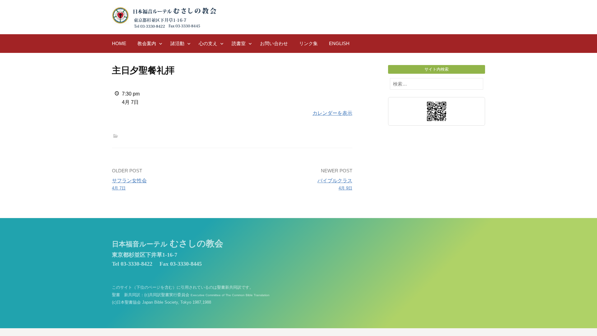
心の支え (208, 43)
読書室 (239, 43)
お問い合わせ (274, 43)
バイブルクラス (334, 184)
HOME (119, 43)
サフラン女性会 (129, 184)
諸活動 (177, 43)
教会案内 (146, 43)
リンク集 (308, 43)
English (339, 43)
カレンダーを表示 (332, 113)
